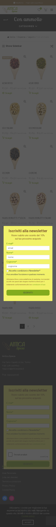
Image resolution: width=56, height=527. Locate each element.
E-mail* (9, 243)
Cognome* (11, 261)
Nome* (9, 252)
